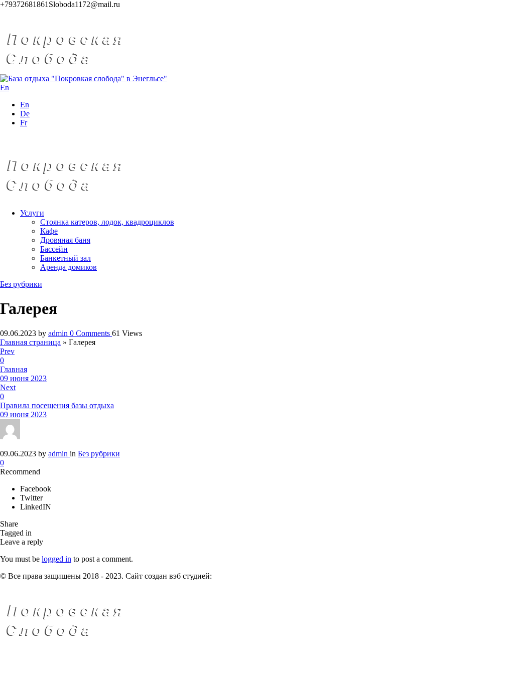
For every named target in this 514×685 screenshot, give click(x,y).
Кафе (49, 231)
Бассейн (54, 249)
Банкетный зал (65, 258)
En (24, 104)
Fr (23, 122)
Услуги (32, 213)
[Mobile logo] (78, 641)
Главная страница (30, 342)
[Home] (78, 69)
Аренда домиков (68, 267)
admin (59, 333)
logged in (56, 559)
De (25, 113)
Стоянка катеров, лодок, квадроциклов (107, 222)
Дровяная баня (65, 240)
